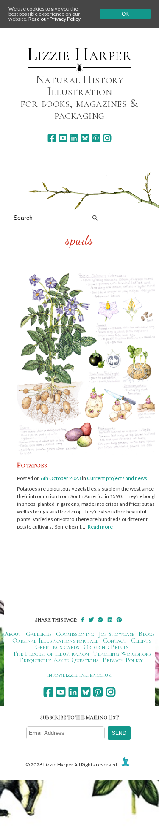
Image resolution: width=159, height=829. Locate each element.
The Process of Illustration (51, 653)
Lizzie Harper (79, 54)
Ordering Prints (106, 647)
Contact (115, 640)
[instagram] (107, 138)
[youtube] (63, 138)
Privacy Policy (123, 660)
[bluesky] (85, 138)
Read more (100, 527)
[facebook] (52, 138)
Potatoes (32, 464)
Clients (141, 640)
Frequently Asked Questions (59, 660)
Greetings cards (57, 647)
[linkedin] (74, 138)
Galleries (39, 634)
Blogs (147, 634)
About (13, 634)
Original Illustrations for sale (55, 640)
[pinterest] (96, 138)
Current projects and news (117, 478)
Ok (125, 14)
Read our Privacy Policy (54, 19)
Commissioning (75, 634)
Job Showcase (117, 634)
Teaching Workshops (122, 653)
